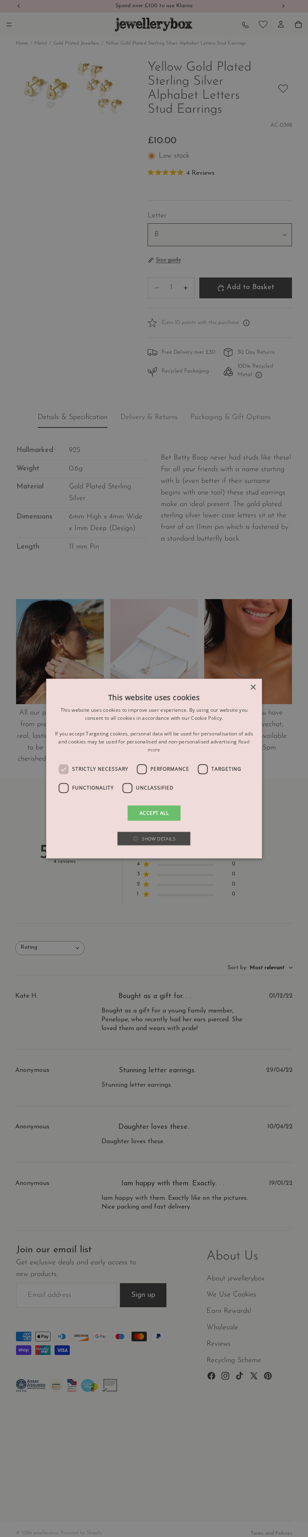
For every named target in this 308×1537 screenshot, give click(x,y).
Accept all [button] (154, 812)
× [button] (253, 687)
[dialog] (154, 768)
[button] (154, 838)
